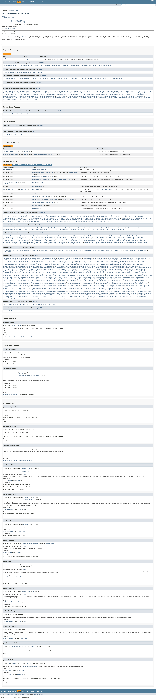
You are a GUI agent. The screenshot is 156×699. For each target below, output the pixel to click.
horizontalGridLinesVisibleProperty (133, 216)
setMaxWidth (126, 240)
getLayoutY (41, 264)
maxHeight (46, 78)
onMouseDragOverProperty (43, 280)
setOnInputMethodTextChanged (56, 291)
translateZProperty (72, 298)
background (6, 78)
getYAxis (118, 216)
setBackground (66, 240)
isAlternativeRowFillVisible (55, 218)
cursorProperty (81, 259)
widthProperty (93, 243)
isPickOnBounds (20, 274)
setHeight (102, 240)
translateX (6, 99)
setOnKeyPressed (71, 291)
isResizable (112, 237)
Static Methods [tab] (18, 164)
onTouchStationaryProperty (57, 283)
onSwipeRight (7, 97)
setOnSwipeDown (20, 294)
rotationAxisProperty (142, 285)
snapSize (34, 243)
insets (40, 78)
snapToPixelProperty (81, 243)
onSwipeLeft (140, 96)
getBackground (80, 235)
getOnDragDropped (138, 264)
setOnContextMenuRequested (120, 290)
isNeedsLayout (68, 250)
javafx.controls (11, 9)
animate (5, 227)
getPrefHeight (26, 237)
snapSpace (55, 243)
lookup (81, 250)
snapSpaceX (63, 243)
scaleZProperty (28, 286)
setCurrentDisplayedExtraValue (69, 219)
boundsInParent (73, 91)
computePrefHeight (49, 227)
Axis (15, 151)
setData (118, 219)
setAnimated (47, 229)
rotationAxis (123, 97)
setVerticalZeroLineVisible (50, 221)
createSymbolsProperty (39, 169)
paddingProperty (125, 239)
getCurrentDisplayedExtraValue (134, 215)
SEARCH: (118, 4)
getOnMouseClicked (92, 266)
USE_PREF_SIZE (20, 128)
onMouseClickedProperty (117, 279)
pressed (110, 97)
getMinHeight (129, 235)
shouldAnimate (101, 229)
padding (82, 78)
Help (41, 1)
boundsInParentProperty (142, 258)
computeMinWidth (37, 227)
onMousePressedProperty (123, 280)
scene (145, 97)
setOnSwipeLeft (31, 294)
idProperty (54, 272)
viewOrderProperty (94, 298)
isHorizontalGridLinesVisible (75, 218)
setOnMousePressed (72, 293)
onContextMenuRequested (128, 93)
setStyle (64, 296)
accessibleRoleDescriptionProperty (30, 258)
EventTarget (11, 28)
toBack (25, 298)
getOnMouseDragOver (9, 267)
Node (38, 88)
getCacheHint (31, 263)
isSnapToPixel (131, 237)
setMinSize (143, 240)
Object (34, 301)
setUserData (101, 296)
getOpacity (142, 269)
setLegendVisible (74, 229)
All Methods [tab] (7, 164)
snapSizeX (41, 243)
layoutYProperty (71, 274)
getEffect (72, 263)
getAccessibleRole (99, 261)
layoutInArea (140, 237)
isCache (96, 272)
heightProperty (74, 237)
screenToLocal (121, 286)
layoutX (53, 93)
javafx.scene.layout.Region (16, 20)
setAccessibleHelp (8, 288)
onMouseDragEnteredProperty (133, 279)
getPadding (17, 237)
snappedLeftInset (119, 242)
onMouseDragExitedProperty (11, 280)
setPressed (17, 296)
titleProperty (111, 229)
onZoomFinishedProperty (74, 283)
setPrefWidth (52, 242)
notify (35, 304)
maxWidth (52, 78)
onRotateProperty (8, 282)
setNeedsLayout (142, 250)
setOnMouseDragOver (9, 293)
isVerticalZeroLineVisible (112, 218)
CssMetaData (14, 182)
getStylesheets (58, 250)
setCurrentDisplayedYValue (106, 219)
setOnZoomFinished (120, 294)
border (13, 78)
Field (12, 5)
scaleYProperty (18, 286)
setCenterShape (92, 240)
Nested (8, 5)
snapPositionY (26, 243)
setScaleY (50, 296)
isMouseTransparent (9, 274)
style (149, 97)
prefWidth (96, 78)
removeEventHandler (99, 285)
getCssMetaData (36, 189)
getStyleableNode (8, 310)
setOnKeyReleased (82, 291)
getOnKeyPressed (59, 266)
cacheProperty (36, 259)
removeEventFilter (86, 285)
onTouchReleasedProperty (40, 283)
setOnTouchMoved (62, 294)
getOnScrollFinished (144, 267)
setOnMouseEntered (37, 293)
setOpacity (142, 294)
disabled (110, 91)
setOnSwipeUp (52, 294)
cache (88, 91)
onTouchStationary (55, 97)
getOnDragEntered (8, 266)
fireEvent (49, 261)
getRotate (37, 271)
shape (109, 78)
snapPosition (7, 243)
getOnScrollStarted (9, 269)
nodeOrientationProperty (55, 277)
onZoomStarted (82, 97)
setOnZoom (111, 294)
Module (9, 1)
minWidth (66, 78)
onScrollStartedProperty (86, 282)
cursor (97, 91)
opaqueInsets (74, 78)
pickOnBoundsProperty (38, 285)
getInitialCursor (117, 263)
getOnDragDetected (115, 264)
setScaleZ (57, 296)
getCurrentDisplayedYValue (29, 216)
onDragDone (6, 94)
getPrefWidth (36, 237)
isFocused (117, 272)
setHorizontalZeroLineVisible (12, 221)
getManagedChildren (46, 250)
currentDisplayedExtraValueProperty (62, 215)
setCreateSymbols (37, 205)
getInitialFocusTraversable (132, 263)
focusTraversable (14, 93)
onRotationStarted (92, 96)
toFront (30, 298)
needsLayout (7, 85)
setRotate (25, 296)
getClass (22, 304)
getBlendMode (142, 261)
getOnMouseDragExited (120, 266)
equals (10, 304)
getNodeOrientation (86, 264)
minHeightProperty (80, 239)
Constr (17, 5)
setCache (71, 288)
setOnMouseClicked (104, 291)
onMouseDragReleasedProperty (61, 280)
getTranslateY (133, 271)
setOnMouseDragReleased (23, 293)
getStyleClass (104, 271)
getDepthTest (64, 263)
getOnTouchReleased (86, 269)
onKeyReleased (77, 94)
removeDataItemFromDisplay (143, 218)
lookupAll (16, 277)
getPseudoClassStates (26, 271)
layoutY (58, 93)
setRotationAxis (34, 296)
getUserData (17, 272)
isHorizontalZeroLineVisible (94, 218)
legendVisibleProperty (23, 229)
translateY (14, 99)
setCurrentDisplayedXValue (89, 219)
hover (22, 93)
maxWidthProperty (61, 239)
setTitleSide (91, 229)
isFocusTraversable (127, 272)
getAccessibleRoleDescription (115, 261)
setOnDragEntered (20, 291)
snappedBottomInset (106, 242)
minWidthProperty (99, 239)
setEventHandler (8, 290)
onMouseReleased (61, 96)
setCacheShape (83, 240)
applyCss (97, 258)
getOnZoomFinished (120, 269)
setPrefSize (43, 242)
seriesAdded (35, 196)
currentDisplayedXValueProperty (84, 215)
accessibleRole (36, 91)
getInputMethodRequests (10, 264)
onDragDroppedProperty (142, 277)
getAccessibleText (130, 261)
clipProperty (45, 259)
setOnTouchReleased (86, 294)
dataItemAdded (36, 172)
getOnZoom (111, 269)
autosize (103, 258)
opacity (90, 97)
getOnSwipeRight (42, 269)
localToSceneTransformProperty (103, 275)
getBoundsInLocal (8, 263)
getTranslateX (124, 271)
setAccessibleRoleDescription (37, 288)
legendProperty (146, 227)
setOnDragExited (31, 291)
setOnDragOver (42, 291)
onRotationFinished (80, 96)
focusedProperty (58, 261)
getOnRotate (95, 267)
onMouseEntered (21, 96)
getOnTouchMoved (62, 269)
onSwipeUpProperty (142, 282)
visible (36, 99)
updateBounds (7, 251)
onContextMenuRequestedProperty (96, 277)
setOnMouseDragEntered (118, 291)
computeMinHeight (26, 227)
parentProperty (123, 283)
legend (12, 72)
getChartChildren (81, 227)
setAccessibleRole (21, 288)
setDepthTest (101, 288)
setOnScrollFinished (144, 293)
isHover (136, 272)
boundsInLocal (63, 91)
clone (5, 304)
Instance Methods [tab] (31, 164)
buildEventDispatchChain (10, 259)
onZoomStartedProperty (100, 283)
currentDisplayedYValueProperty (105, 215)
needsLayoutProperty (90, 250)
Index (37, 1)
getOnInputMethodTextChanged (44, 266)
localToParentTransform (69, 93)
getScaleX (55, 271)
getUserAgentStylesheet (54, 237)
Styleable (4, 28)
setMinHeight (135, 240)
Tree (26, 1)
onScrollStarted (122, 96)
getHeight (96, 235)
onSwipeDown (132, 96)
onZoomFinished (66, 97)
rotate (116, 97)
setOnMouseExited (49, 293)
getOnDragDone (127, 264)
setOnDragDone (146, 290)
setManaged (81, 290)
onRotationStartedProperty (41, 282)
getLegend (91, 227)
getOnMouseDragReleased (23, 267)
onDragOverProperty (38, 279)
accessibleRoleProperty (49, 258)
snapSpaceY (71, 243)
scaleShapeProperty (54, 240)
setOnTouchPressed (73, 294)
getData (40, 216)
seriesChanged (36, 199)
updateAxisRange (37, 208)
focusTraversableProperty (72, 261)
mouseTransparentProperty (39, 277)
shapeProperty (95, 242)
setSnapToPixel (78, 242)
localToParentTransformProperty (136, 274)
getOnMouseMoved (61, 267)
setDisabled (117, 288)
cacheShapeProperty (33, 235)
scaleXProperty (7, 286)
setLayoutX (65, 290)
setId (43, 290)
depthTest (103, 91)
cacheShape (19, 78)
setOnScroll (133, 293)
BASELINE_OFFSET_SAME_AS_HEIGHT (13, 134)
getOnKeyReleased (71, 266)
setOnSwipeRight (42, 294)
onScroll (113, 96)
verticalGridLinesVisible (88, 65)
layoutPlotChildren (38, 193)
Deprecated (32, 1)
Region (43, 75)
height (35, 78)
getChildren (19, 250)
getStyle (83, 271)
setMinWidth (6, 242)
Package (14, 1)
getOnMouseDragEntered (106, 266)
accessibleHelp (8, 91)
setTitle (83, 229)
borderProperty (21, 235)
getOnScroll (133, 267)
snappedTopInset (142, 242)
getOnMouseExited (49, 267)
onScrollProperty (73, 282)
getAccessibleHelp (86, 261)
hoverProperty (46, 272)
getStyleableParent (93, 271)
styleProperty (17, 298)
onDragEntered (25, 94)
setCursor (93, 288)
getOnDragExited (20, 266)
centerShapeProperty (46, 235)
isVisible (37, 274)
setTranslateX (72, 296)
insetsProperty (84, 237)
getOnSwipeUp (52, 269)
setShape (70, 242)
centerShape (27, 78)
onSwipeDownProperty (101, 282)
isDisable (102, 272)
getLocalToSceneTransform (71, 264)
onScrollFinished (104, 96)
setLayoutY (73, 290)
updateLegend (64, 221)
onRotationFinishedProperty (23, 282)
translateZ (22, 99)
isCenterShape (103, 237)
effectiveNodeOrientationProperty (133, 259)
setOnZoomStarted (132, 294)
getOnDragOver (30, 266)
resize (45, 240)
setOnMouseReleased (85, 293)
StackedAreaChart (8, 151)
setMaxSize (118, 240)
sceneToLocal (48, 286)
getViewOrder (26, 272)
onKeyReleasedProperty (88, 279)
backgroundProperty (9, 235)
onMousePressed (50, 96)
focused (5, 93)
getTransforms (114, 271)
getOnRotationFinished (107, 267)
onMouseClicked (95, 94)
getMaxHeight (111, 235)
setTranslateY (82, 296)
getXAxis (111, 216)
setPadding (26, 242)
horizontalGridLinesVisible (52, 65)
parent (95, 97)
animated (6, 72)
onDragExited (34, 94)
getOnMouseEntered (37, 267)
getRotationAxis (46, 271)
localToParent (81, 274)
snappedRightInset (130, 242)
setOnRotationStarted (122, 293)
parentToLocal (133, 283)
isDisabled (110, 272)
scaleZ (140, 97)
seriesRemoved (36, 202)
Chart (42, 69)
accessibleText (46, 91)
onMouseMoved (41, 96)
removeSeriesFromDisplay (10, 219)
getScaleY (63, 271)
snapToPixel (116, 78)
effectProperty (7, 261)
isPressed (29, 274)
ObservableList (38, 154)
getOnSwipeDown (20, 269)
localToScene (7, 275)
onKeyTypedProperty (102, 279)
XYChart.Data (7, 113)
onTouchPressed (33, 97)
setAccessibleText (52, 288)
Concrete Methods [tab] (45, 164)
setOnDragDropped (8, 291)
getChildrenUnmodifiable (31, 250)
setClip (86, 288)
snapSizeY (48, 243)
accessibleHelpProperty (10, 258)
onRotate (70, 96)
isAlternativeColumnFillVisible (35, 218)
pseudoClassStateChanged (65, 285)
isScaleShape (121, 237)
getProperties (14, 271)
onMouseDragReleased (9, 96)
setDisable (110, 288)
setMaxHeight (110, 240)
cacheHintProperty (24, 259)
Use (23, 1)
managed (95, 93)
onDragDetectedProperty (114, 277)
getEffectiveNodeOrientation (85, 263)
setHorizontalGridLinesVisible (130, 219)
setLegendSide (64, 229)
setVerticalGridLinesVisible (31, 221)
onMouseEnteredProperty (78, 280)
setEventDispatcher (136, 288)
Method (22, 5)
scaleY (135, 97)
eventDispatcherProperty (21, 261)
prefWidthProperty (36, 240)
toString (36, 298)
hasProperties (36, 272)
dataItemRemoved (37, 179)
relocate (76, 285)
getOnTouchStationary (100, 269)
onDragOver (43, 94)
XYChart (9, 33)
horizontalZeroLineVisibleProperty (14, 218)
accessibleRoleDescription (22, 91)
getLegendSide (99, 227)
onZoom (75, 97)
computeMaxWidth (70, 235)
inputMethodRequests (34, 93)
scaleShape (103, 78)
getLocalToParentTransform (53, 264)
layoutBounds (45, 93)
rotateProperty (129, 285)
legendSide (18, 72)
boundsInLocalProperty (126, 258)
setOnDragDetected (135, 290)
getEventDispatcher (101, 263)
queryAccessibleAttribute (105, 250)
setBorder (74, 240)
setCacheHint (79, 288)
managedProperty (25, 277)
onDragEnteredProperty (10, 279)
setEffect (126, 288)
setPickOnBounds (8, 296)
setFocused (17, 290)
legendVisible (27, 72)
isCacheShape (94, 237)
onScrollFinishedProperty (58, 282)
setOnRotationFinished (107, 293)
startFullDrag (7, 298)
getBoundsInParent (20, 263)
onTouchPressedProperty (24, 283)
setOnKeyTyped (93, 291)
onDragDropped (15, 94)
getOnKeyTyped (81, 266)
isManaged (143, 272)
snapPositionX (16, 243)
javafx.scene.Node (9, 17)
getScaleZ (70, 271)
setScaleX (43, 296)
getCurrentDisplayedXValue (11, 216)
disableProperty (116, 259)
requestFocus (110, 285)
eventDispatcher (147, 91)
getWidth (65, 237)
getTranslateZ (143, 271)
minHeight (60, 78)
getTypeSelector (8, 272)
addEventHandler (88, 258)
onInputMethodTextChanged (55, 94)
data (42, 65)
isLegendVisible (125, 227)
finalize (15, 304)
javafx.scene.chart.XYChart (21, 23)
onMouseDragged (131, 94)
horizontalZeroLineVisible (71, 65)
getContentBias (46, 263)
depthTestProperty (93, 259)
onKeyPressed (68, 94)
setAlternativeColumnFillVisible (29, 219)
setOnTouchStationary (100, 294)
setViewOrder (110, 296)
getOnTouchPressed (73, 269)
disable (116, 91)
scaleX (130, 97)
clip (92, 91)
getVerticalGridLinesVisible (99, 216)
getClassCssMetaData (38, 182)
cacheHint (82, 91)
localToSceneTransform (85, 93)
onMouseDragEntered (107, 94)
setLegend (55, 229)
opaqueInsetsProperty (112, 239)
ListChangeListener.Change (49, 199)
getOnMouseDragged (134, 266)
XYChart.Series (20, 113)
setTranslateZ (92, 296)
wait (46, 304)
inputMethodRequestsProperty (68, 272)
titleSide (40, 72)
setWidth (87, 242)
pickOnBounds (103, 97)
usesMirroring (83, 298)
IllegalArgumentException (11, 394)
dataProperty (120, 215)
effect (139, 91)
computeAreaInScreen (57, 259)
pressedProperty (51, 285)
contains (66, 259)
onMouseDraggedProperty (28, 280)
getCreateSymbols (37, 186)
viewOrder (29, 99)
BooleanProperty (8, 59)
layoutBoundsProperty (47, 274)
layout (76, 250)
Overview (3, 1)
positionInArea (135, 239)
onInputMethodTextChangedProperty (55, 279)
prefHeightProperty (17, 240)
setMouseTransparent (92, 290)
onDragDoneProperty (128, 277)
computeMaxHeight (59, 235)
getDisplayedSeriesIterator (69, 216)
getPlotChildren (84, 216)
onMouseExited (31, 96)
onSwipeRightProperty (129, 282)
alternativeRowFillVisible (31, 65)
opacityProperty (113, 283)
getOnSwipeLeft (31, 269)
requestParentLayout (130, 250)
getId (109, 263)
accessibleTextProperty (64, 258)
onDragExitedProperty (24, 279)
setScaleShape (62, 242)
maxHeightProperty (43, 239)
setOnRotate (95, 293)
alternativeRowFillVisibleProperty (39, 215)
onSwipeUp (15, 97)
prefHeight (88, 78)
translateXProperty (46, 298)
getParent (6, 271)
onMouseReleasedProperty (139, 280)
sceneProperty (38, 286)
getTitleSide (115, 227)
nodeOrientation (115, 93)
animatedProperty (14, 227)
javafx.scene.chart (12, 10)
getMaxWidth (120, 235)
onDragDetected (141, 93)
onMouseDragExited (119, 94)
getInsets (103, 235)
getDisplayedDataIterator (52, 216)
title (34, 72)
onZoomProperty (87, 283)
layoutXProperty (60, 274)
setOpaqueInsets (16, 242)
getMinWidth (137, 235)
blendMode (55, 91)
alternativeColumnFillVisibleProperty (15, 215)
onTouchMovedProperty (9, 283)
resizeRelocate (119, 285)
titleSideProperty (121, 229)
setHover (38, 290)
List (9, 182)
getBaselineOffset (9, 250)
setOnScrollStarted (9, 294)
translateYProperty (59, 298)
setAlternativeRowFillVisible (50, 219)
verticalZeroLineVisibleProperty (101, 221)
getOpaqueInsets (8, 237)
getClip (38, 263)
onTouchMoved (23, 97)
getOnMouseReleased (85, 267)
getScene (76, 271)
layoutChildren (136, 227)
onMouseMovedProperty (108, 280)
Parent (38, 82)
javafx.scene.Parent (11, 19)
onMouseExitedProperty (94, 280)
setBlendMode (64, 288)
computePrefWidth (61, 227)
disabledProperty (105, 259)
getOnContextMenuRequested (101, 264)
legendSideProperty (9, 229)
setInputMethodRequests (54, 290)
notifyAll (41, 304)
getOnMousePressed (72, 267)
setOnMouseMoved (61, 293)
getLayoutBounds (24, 264)
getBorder (89, 235)
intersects (81, 272)
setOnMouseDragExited (132, 291)
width (122, 78)
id (26, 93)
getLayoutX (33, 264)
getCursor (55, 263)
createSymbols (27, 59)
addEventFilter (77, 258)
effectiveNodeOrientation (127, 91)
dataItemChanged (37, 176)
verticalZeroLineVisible (104, 65)
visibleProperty (106, 298)
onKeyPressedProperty (74, 279)
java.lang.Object (6, 16)
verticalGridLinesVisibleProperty (79, 221)
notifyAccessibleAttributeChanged (74, 277)
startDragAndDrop (141, 296)
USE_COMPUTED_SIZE (9, 128)
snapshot (125, 296)
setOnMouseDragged (145, 291)
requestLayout (119, 250)
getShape (43, 237)
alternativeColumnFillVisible (12, 65)
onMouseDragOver (142, 94)
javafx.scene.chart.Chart (18, 21)
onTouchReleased (44, 97)
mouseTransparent (104, 93)
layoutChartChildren (127, 218)
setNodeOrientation (105, 290)
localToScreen (118, 275)
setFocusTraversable (28, 290)
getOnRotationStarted (122, 267)
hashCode (28, 304)
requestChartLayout (37, 229)
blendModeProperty (113, 258)
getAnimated (71, 227)
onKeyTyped (86, 94)
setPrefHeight (34, 242)
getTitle (107, 227)
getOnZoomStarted (132, 269)
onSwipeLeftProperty (115, 282)
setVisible (118, 296)
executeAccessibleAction (37, 261)
